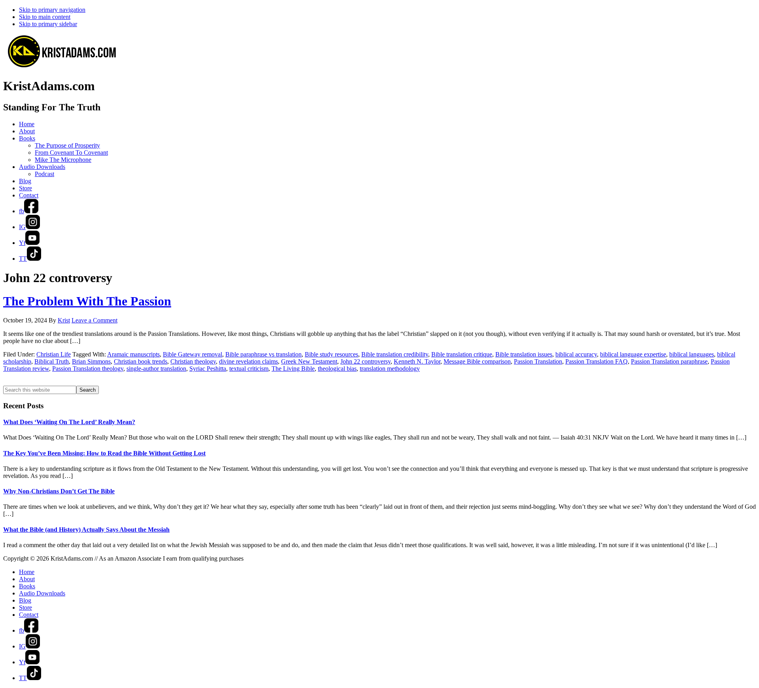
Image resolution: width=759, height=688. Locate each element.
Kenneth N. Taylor (417, 361)
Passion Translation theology (87, 368)
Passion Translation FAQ (596, 361)
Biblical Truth (51, 361)
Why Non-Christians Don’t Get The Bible (59, 491)
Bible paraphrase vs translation (263, 354)
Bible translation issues (523, 354)
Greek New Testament (309, 361)
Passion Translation (538, 361)
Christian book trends (140, 361)
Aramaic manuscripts (133, 354)
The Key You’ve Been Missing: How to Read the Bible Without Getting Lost (104, 453)
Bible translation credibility (394, 354)
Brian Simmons (91, 361)
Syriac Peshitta (207, 368)
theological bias (337, 368)
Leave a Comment (94, 320)
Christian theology (193, 361)
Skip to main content (44, 16)
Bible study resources (331, 354)
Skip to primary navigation (52, 9)
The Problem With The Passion (87, 301)
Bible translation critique (461, 354)
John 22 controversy (365, 361)
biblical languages (691, 354)
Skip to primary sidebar (48, 24)
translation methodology (390, 368)
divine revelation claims (248, 361)
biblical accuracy (576, 354)
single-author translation (156, 368)
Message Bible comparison (477, 361)
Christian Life (53, 354)
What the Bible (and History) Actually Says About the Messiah (86, 529)
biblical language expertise (633, 354)
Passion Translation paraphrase (669, 361)
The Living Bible (293, 368)
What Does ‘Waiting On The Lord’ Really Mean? (69, 422)
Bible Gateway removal (192, 354)
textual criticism (248, 368)
